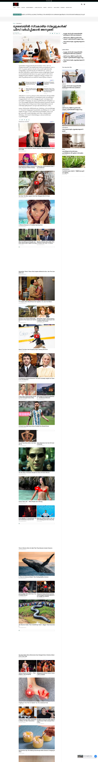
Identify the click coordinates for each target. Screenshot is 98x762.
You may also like (67, 67)
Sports (45, 7)
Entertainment (29, 7)
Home (14, 7)
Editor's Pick (69, 7)
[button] (84, 4)
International (18, 23)
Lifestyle (50, 7)
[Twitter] (48, 1)
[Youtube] (51, 1)
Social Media (56, 7)
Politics (23, 7)
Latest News (65, 49)
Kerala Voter (17, 32)
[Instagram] (49, 1)
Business (63, 7)
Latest (18, 7)
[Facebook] (46, 1)
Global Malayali (38, 7)
